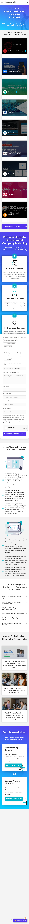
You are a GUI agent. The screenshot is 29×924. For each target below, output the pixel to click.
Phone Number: (7, 408)
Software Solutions (15, 356)
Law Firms (17, 353)
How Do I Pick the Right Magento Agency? (11, 618)
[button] (14, 597)
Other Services (7, 359)
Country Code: (7, 401)
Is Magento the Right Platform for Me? (13, 613)
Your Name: (6, 386)
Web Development (8, 353)
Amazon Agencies (8, 346)
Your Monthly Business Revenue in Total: (13, 364)
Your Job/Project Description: (11, 372)
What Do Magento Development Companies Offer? (11, 602)
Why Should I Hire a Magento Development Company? (10, 608)
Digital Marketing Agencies (10, 340)
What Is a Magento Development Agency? (11, 597)
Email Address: (7, 393)
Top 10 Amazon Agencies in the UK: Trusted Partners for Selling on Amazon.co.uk (14, 690)
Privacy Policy (6, 422)
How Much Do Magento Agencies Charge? (11, 624)
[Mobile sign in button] (27, 2)
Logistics (6, 356)
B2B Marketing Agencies (9, 343)
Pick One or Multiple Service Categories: (14, 337)
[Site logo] (10, 2)
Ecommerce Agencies (9, 349)
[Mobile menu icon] (2, 2)
